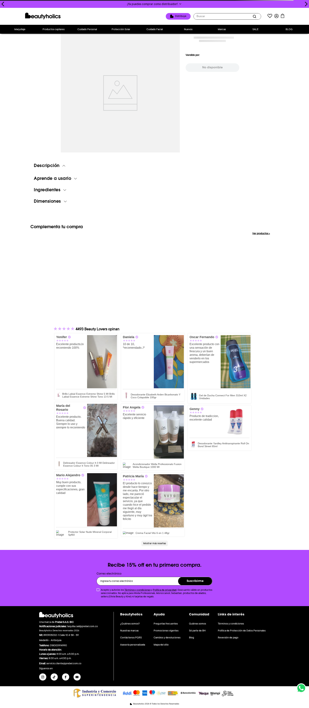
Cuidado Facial (154, 29)
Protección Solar (121, 29)
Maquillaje (19, 29)
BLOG (289, 29)
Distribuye (180, 16)
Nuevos (188, 29)
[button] (154, 4)
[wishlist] (270, 16)
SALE (255, 29)
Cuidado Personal (87, 29)
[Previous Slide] (3, 4)
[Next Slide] (306, 4)
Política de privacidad (164, 589)
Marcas (222, 29)
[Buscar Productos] (255, 16)
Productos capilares (54, 29)
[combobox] (227, 16)
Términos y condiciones (137, 589)
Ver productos (261, 233)
